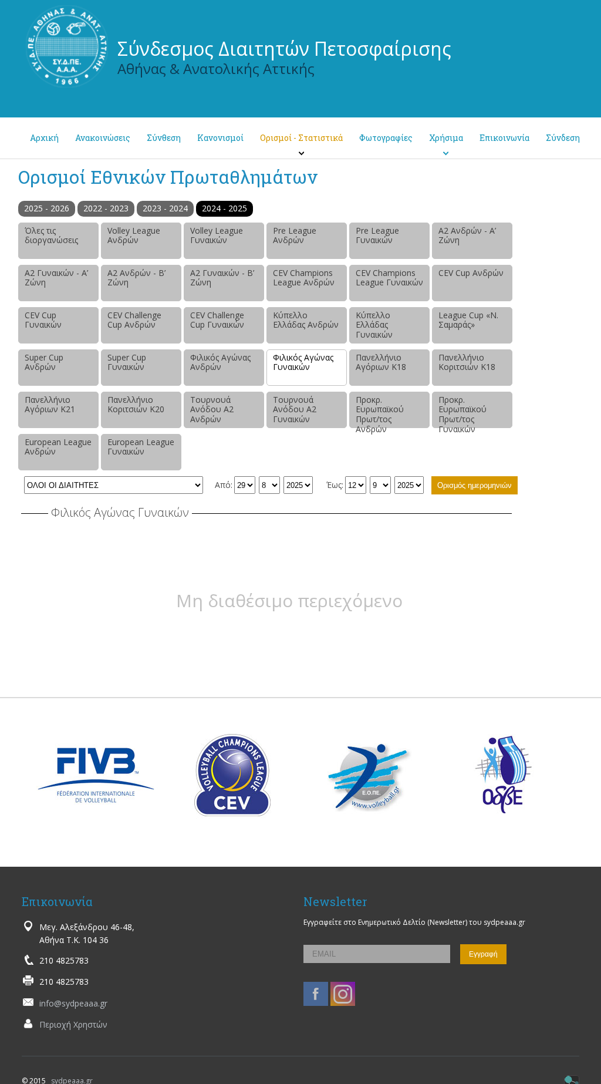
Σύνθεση (164, 137)
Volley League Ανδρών (133, 235)
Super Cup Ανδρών (44, 362)
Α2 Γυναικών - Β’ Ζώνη (222, 277)
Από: (223, 484)
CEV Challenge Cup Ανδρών (134, 320)
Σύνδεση (563, 137)
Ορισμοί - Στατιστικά (301, 137)
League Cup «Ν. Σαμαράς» (468, 320)
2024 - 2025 (224, 208)
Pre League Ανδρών (294, 235)
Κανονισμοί (220, 137)
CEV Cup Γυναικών (43, 320)
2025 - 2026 (46, 208)
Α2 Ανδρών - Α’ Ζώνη (467, 235)
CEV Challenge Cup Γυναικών (217, 320)
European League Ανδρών (58, 446)
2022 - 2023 (106, 208)
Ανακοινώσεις (102, 137)
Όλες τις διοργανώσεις (51, 235)
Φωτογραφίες (386, 137)
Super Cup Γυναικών (126, 362)
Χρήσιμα (446, 137)
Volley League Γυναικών (216, 235)
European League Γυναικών (140, 446)
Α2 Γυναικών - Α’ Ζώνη (56, 277)
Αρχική (44, 137)
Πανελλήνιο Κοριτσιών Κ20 (135, 404)
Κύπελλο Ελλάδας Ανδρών (306, 320)
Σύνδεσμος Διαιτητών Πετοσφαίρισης (284, 48)
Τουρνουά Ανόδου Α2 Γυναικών (294, 409)
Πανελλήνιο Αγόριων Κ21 (50, 404)
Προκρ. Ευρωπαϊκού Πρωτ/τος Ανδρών (380, 411)
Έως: (334, 484)
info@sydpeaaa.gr (73, 1003)
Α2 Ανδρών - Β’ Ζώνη (136, 277)
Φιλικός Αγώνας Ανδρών (220, 362)
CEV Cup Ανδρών (471, 272)
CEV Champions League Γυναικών (389, 277)
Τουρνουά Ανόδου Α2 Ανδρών (212, 409)
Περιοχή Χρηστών (73, 1024)
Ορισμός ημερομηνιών (474, 485)
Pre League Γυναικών (377, 235)
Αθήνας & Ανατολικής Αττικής (216, 68)
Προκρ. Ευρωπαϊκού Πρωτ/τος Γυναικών (462, 411)
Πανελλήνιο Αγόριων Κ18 (381, 362)
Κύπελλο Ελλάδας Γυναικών (374, 325)
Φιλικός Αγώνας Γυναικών (303, 362)
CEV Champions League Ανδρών (304, 277)
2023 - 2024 (165, 208)
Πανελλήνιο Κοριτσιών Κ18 (466, 362)
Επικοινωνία (504, 137)
